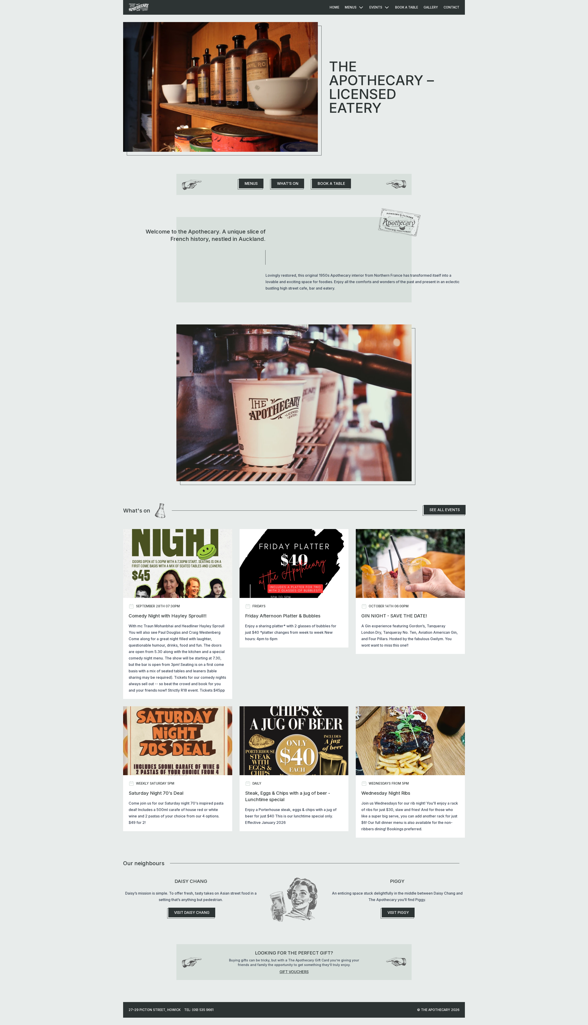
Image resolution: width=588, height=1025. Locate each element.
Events (375, 7)
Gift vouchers (294, 971)
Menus (350, 7)
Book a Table (406, 7)
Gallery (431, 7)
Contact (451, 7)
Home (334, 7)
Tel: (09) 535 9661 (199, 1010)
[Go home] (139, 7)
